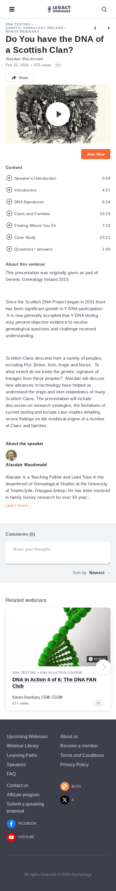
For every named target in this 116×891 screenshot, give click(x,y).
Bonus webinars (22, 31)
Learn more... (18, 505)
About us (69, 736)
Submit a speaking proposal (25, 807)
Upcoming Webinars (27, 736)
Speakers (16, 764)
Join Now (96, 154)
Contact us (17, 785)
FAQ (11, 774)
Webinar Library (23, 745)
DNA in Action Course (61, 672)
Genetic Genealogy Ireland (34, 28)
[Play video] (58, 114)
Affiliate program (23, 794)
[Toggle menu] (12, 9)
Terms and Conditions (82, 755)
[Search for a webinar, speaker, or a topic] (104, 9)
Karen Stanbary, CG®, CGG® (37, 697)
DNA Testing (18, 24)
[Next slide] (103, 667)
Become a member (79, 745)
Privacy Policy (74, 764)
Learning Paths (22, 755)
